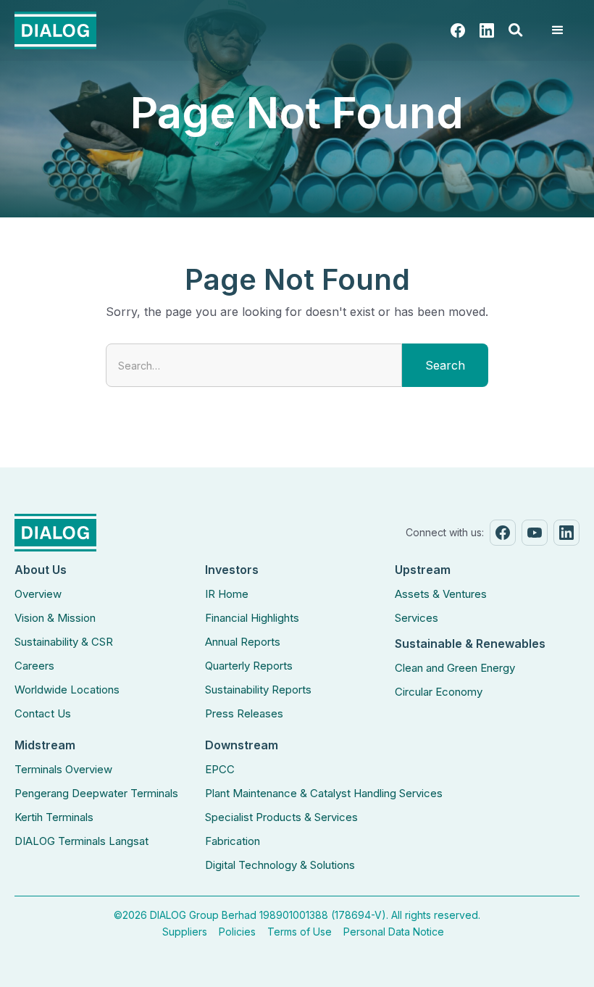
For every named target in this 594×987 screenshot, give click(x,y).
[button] (515, 30)
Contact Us (42, 713)
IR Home (226, 594)
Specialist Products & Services (281, 817)
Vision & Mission (55, 618)
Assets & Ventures (441, 594)
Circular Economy (438, 692)
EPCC (220, 769)
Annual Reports (242, 642)
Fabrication (232, 841)
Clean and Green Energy (455, 668)
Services (416, 618)
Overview (38, 594)
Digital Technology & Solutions (280, 865)
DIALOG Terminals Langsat (81, 841)
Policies (237, 931)
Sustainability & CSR (63, 642)
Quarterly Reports (249, 665)
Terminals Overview (63, 769)
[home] (55, 30)
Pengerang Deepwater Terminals (96, 793)
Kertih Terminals (53, 817)
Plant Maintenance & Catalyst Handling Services (324, 793)
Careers (34, 665)
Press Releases (244, 713)
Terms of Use (299, 931)
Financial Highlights (252, 618)
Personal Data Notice (393, 931)
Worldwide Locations (67, 689)
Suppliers (184, 931)
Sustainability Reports (258, 689)
